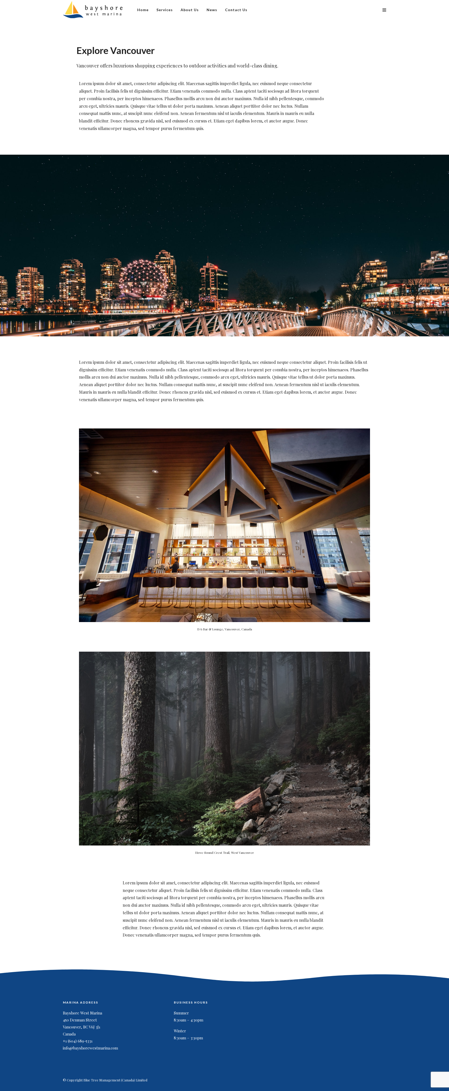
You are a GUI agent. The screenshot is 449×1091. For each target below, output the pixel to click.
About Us (190, 10)
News (212, 10)
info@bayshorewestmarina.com (90, 1048)
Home (143, 10)
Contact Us (236, 10)
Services (164, 10)
